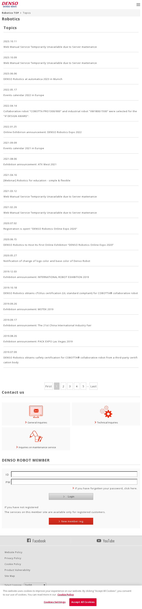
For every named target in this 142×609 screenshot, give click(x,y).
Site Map (10, 576)
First (48, 386)
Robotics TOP (10, 12)
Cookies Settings (54, 602)
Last (93, 386)
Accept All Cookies (82, 602)
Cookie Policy (13, 564)
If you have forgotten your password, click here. (106, 488)
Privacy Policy (13, 558)
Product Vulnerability (17, 570)
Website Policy (13, 552)
